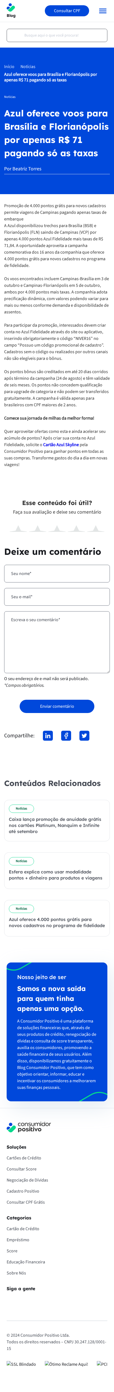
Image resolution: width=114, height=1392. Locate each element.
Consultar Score (22, 1169)
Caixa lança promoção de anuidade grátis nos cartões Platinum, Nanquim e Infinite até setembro (55, 825)
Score (12, 1251)
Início (9, 67)
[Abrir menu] (100, 11)
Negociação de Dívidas (27, 1180)
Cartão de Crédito (23, 1229)
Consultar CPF (67, 11)
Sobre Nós (16, 1273)
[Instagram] (26, 1300)
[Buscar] (14, 35)
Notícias (27, 67)
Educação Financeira (26, 1262)
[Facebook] (66, 736)
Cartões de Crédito (24, 1158)
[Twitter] (84, 736)
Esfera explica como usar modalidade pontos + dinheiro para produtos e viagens (55, 875)
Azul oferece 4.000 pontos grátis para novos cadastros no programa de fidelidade (57, 922)
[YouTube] (42, 1300)
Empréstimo (18, 1240)
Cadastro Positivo (23, 1191)
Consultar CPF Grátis (26, 1202)
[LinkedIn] (48, 736)
